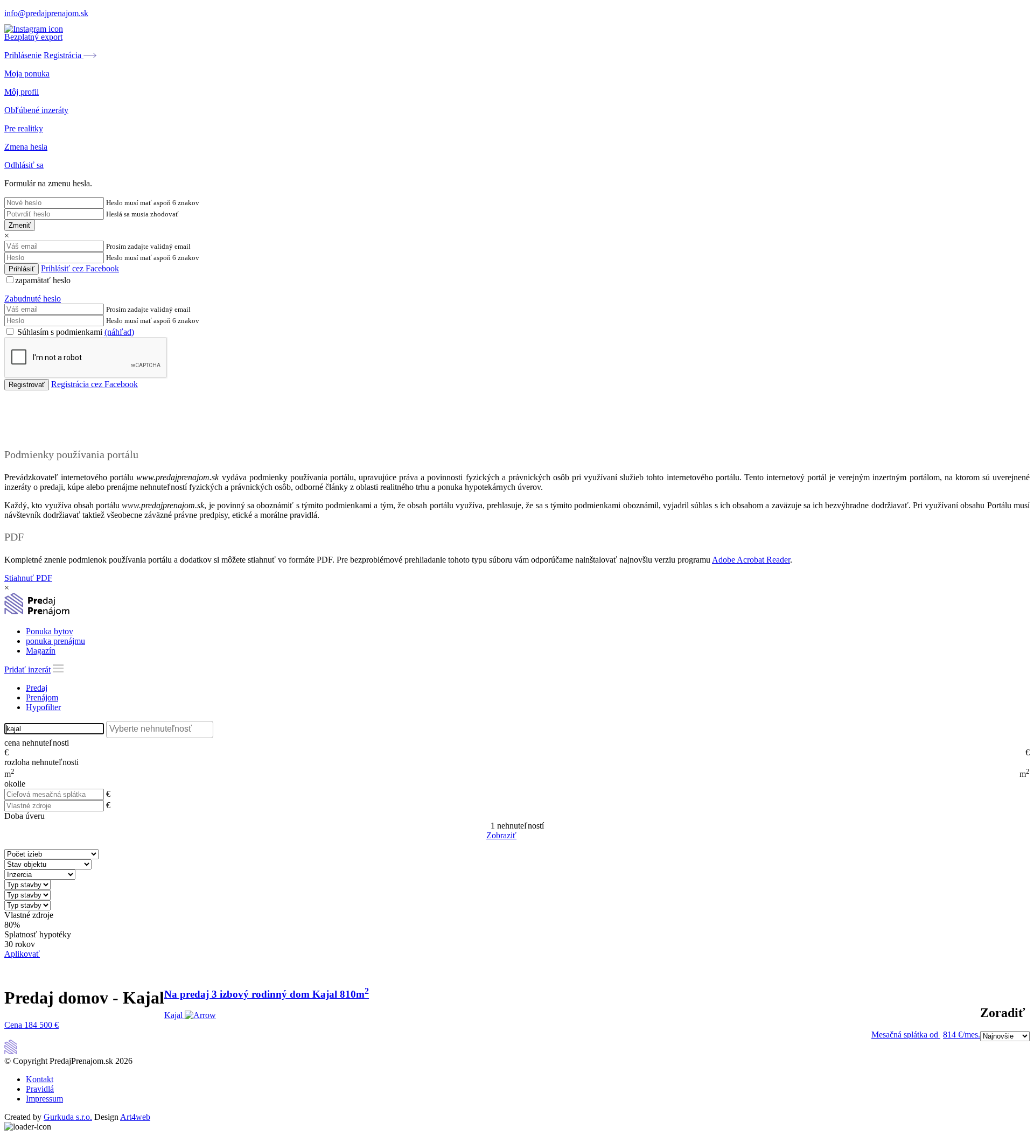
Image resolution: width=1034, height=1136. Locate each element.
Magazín (40, 650)
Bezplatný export (33, 36)
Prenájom (42, 697)
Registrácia (63, 55)
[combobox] (159, 729)
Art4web (135, 1116)
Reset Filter (533, 836)
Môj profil (21, 91)
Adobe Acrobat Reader (751, 559)
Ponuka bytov (49, 631)
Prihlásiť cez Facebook (80, 268)
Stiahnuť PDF (28, 578)
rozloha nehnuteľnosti (41, 762)
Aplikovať (22, 953)
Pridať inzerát (27, 669)
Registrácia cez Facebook (94, 384)
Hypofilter (43, 707)
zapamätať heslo (43, 280)
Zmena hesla (25, 146)
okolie (14, 783)
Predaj (36, 687)
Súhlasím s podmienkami (74, 331)
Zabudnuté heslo (32, 298)
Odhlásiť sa (24, 165)
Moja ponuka (27, 73)
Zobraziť (501, 835)
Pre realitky (23, 128)
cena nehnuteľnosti (36, 742)
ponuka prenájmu (55, 641)
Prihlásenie (22, 55)
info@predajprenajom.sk (46, 13)
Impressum (44, 1098)
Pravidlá (40, 1088)
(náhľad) (119, 331)
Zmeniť (20, 225)
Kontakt (39, 1079)
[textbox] (162, 729)
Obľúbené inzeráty (36, 110)
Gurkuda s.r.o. (68, 1116)
